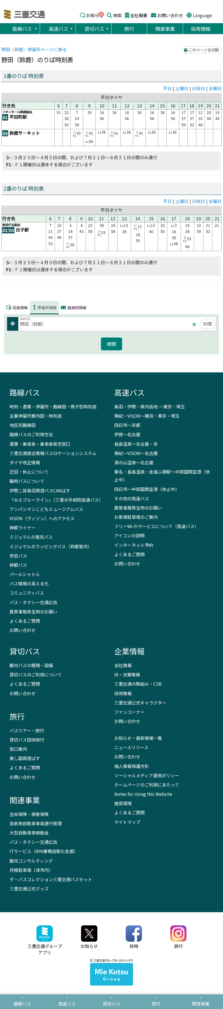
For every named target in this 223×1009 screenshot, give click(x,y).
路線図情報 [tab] (76, 307)
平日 (167, 88)
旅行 (129, 28)
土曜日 (181, 88)
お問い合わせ (170, 15)
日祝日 (198, 88)
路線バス (22, 28)
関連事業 (165, 28)
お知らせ (95, 15)
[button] (35, 28)
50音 (207, 323)
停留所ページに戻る (34, 49)
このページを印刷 (203, 50)
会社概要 (138, 15)
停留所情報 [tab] (47, 307)
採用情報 (200, 28)
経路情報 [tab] (20, 307)
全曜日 (215, 88)
